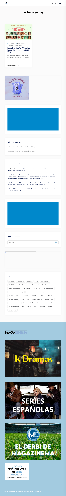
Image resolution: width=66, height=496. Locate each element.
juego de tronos (49, 299)
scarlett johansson (14, 306)
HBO (28, 299)
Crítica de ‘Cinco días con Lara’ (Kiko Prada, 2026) (21, 147)
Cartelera (29, 281)
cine (36, 281)
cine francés (36, 288)
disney (42, 292)
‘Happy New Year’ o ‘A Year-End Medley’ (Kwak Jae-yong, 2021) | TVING (18, 50)
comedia (11, 292)
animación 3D (20, 281)
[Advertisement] (33, 119)
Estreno (42, 295)
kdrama (11, 302)
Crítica (28, 292)
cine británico (12, 284)
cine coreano (22, 284)
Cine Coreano (14, 45)
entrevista (25, 295)
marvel (25, 302)
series (29, 306)
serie (23, 306)
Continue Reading (12, 65)
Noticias (39, 302)
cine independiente (48, 288)
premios (53, 302)
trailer (10, 310)
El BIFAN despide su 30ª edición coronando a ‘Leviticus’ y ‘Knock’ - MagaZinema (29, 182)
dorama (11, 295)
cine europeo (26, 288)
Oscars (46, 302)
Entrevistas (34, 295)
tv (15, 310)
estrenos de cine (13, 299)
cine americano (45, 281)
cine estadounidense (14, 288)
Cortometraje (20, 292)
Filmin (22, 299)
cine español (45, 284)
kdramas (18, 302)
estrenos (49, 295)
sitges (35, 306)
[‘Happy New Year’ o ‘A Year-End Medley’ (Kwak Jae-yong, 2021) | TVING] (18, 39)
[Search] (57, 241)
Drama (17, 295)
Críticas (20, 45)
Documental (50, 292)
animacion (11, 281)
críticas (35, 292)
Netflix (32, 302)
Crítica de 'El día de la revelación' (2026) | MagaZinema (23, 188)
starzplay (42, 306)
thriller (50, 306)
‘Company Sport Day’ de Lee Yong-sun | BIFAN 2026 (21, 151)
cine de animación (34, 284)
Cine (10, 45)
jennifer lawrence (37, 299)
